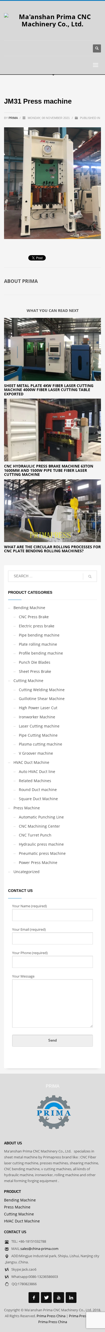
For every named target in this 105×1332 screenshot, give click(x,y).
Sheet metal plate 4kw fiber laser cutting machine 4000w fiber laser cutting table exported (48, 389)
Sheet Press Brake (35, 671)
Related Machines (35, 780)
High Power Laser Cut (38, 707)
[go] (90, 576)
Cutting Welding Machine (42, 689)
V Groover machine (36, 753)
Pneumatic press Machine (42, 853)
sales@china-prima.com (39, 1248)
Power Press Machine (38, 862)
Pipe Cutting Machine (38, 735)
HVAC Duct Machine (31, 762)
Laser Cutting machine (39, 726)
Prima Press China (51, 1315)
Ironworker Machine (37, 716)
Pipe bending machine (39, 635)
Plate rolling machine (38, 644)
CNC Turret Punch (35, 835)
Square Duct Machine (38, 798)
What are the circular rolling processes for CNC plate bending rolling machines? (52, 548)
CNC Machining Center (39, 826)
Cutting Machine (28, 680)
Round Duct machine (38, 789)
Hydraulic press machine (41, 844)
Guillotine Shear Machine (42, 698)
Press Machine (26, 807)
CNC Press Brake (34, 616)
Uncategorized (26, 871)
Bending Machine (29, 607)
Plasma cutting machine (40, 744)
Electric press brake (36, 625)
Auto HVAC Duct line (37, 771)
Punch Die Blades (34, 662)
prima (13, 118)
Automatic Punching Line (41, 817)
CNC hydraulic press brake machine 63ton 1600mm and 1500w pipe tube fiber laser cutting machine (48, 470)
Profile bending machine (41, 653)
